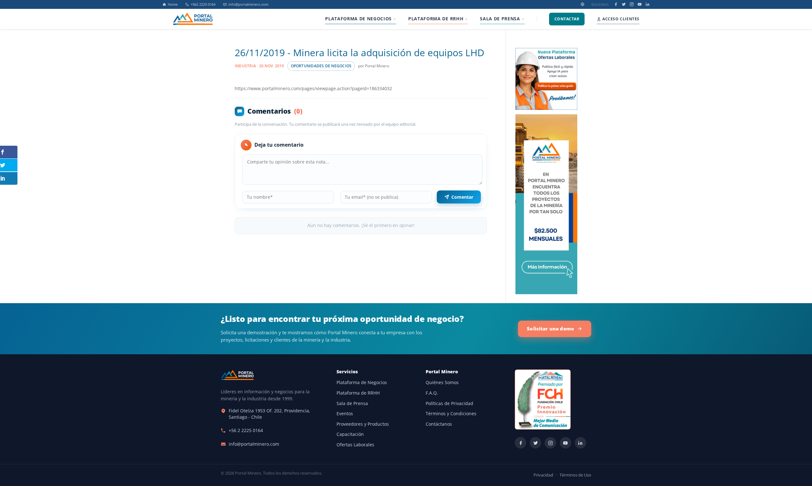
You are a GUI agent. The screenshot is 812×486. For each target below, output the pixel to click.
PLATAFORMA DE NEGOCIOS (358, 19)
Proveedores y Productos (363, 424)
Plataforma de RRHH (358, 393)
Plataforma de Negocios (362, 382)
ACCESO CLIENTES (620, 19)
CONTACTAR (566, 19)
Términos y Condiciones (451, 413)
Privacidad (543, 475)
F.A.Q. (432, 393)
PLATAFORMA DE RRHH (435, 19)
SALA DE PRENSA (500, 19)
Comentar (462, 197)
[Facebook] (616, 4)
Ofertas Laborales (355, 445)
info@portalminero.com (248, 4)
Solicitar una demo (550, 328)
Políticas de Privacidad (449, 403)
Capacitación (350, 434)
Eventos (345, 413)
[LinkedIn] (647, 4)
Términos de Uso (575, 475)
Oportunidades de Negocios (321, 65)
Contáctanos (439, 424)
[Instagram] (632, 4)
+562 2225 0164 (203, 4)
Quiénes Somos (442, 382)
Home (173, 4)
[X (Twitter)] (624, 4)
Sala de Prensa (352, 403)
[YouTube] (640, 4)
